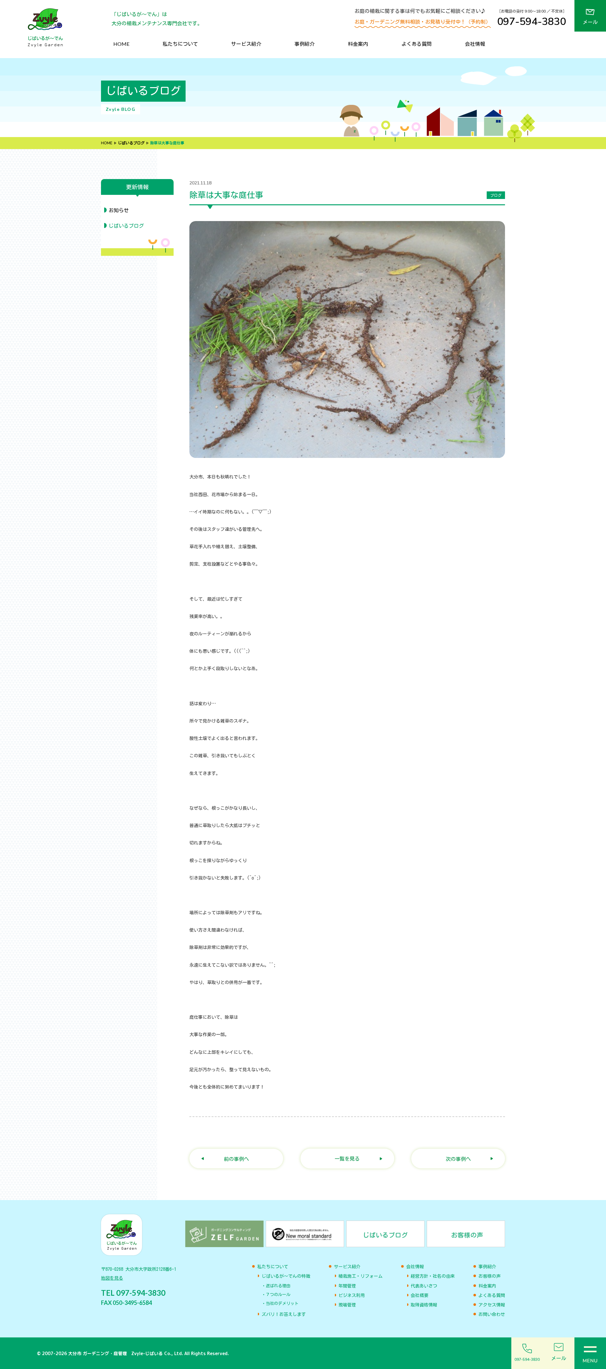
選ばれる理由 (278, 1286)
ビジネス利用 (351, 1295)
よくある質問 (416, 44)
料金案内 (358, 44)
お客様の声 (489, 1276)
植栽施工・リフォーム (360, 1276)
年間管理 (347, 1286)
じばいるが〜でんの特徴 (286, 1276)
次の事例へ (458, 1159)
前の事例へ (236, 1159)
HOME (121, 44)
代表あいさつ (424, 1286)
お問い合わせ (491, 1314)
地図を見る (112, 1278)
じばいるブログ (131, 143)
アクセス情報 (491, 1305)
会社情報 (475, 44)
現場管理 (347, 1305)
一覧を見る (347, 1159)
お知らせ (119, 210)
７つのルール (278, 1295)
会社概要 (419, 1295)
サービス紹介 (246, 44)
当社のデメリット (282, 1303)
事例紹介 (304, 44)
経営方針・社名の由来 (433, 1276)
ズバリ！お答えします (284, 1314)
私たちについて (180, 44)
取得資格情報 (424, 1305)
